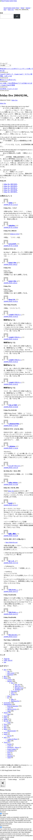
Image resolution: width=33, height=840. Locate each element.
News (5, 724)
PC (8, 698)
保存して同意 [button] (4, 839)
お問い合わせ (8, 660)
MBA (9, 740)
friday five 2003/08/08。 (11, 190)
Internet (28, 8)
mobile (6, 719)
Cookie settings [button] (12, 779)
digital (22, 8)
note (5, 662)
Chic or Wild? (12, 405)
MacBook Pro (15, 701)
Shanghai (10, 756)
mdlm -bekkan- (13, 482)
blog (5, 9)
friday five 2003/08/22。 (11, 188)
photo (5, 729)
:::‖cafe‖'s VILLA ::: (14, 314)
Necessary (5, 813)
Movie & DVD (11, 709)
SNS (12, 693)
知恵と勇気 (12, 534)
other (5, 727)
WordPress (18, 689)
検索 (1, 13)
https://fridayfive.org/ (12, 542)
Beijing (9, 744)
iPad (8, 696)
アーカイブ (3, 63)
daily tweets (10, 673)
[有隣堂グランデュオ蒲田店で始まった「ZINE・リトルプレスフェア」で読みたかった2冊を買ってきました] (16, 48)
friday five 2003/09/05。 (11, 186)
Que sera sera (12, 635)
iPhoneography (11, 731)
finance (6, 712)
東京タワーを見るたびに (8, 79)
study (5, 737)
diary (5, 669)
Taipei (9, 757)
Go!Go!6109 (12, 244)
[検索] (17, 16)
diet (5, 676)
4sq (8, 671)
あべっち (11, 561)
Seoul (9, 754)
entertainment (7, 704)
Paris (8, 752)
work (8, 722)
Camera (9, 679)
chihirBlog (11, 225)
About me (6, 658)
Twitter (13, 694)
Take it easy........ (13, 589)
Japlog (10, 202)
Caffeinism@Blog (13, 423)
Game (9, 707)
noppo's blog (12, 262)
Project (6, 732)
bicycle (9, 736)
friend (5, 716)
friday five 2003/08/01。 (11, 192)
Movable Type (19, 688)
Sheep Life (11, 299)
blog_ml (17, 684)
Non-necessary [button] (4, 825)
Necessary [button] (3, 812)
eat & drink (7, 702)
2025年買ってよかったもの (9, 89)
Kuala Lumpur (11, 749)
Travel (5, 742)
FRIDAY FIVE (14, 234)
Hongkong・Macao (13, 747)
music (9, 711)
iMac (12, 699)
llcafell (10, 503)
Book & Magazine (12, 706)
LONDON (10, 751)
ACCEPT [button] (22, 779)
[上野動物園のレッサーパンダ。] (16, 58)
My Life (6, 721)
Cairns (9, 745)
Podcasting (14, 691)
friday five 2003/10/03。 (11, 184)
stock (8, 714)
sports (5, 734)
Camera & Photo (12, 739)
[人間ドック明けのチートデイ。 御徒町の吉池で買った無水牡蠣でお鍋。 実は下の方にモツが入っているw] (16, 36)
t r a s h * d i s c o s (14, 466)
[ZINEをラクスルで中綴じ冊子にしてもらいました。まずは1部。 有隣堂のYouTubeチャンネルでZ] (16, 26)
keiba (5, 717)
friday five (11, 9)
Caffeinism (11, 446)
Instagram (10, 674)
